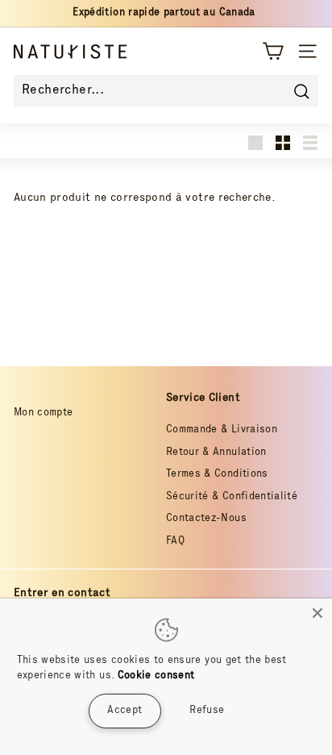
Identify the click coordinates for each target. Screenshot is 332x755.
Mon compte (43, 413)
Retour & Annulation (216, 453)
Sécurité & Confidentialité (231, 497)
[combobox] (166, 91)
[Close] (317, 613)
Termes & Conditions (217, 474)
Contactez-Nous (206, 519)
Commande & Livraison (221, 430)
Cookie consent (156, 676)
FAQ (175, 541)
